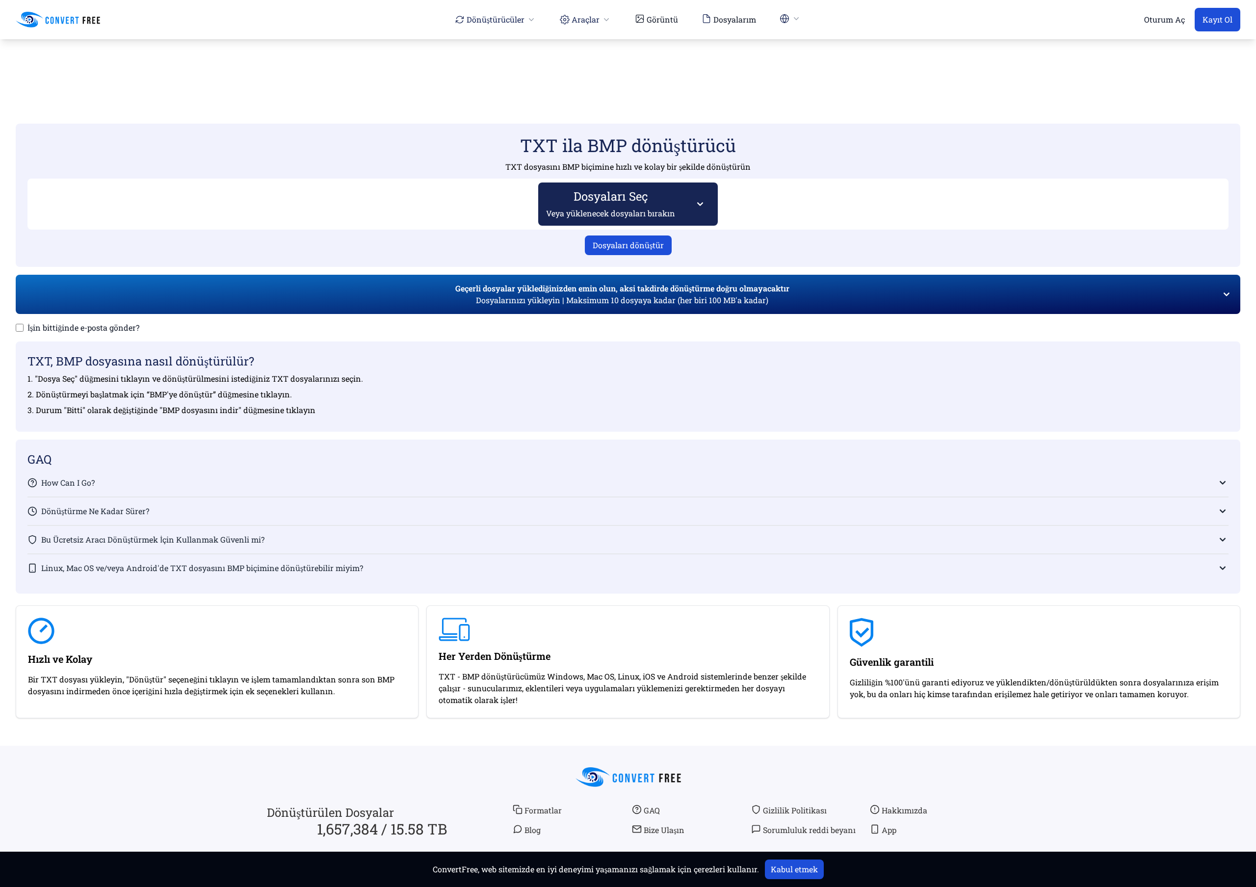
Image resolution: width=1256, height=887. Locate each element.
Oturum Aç (1164, 19)
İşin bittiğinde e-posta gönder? (83, 327)
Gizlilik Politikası (795, 810)
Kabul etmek (794, 869)
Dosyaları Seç (610, 203)
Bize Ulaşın (664, 830)
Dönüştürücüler (495, 19)
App (889, 830)
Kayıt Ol (1217, 19)
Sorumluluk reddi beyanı (809, 830)
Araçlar (586, 19)
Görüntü (662, 19)
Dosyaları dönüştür (628, 245)
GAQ (652, 810)
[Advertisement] (628, 67)
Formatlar (543, 810)
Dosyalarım (734, 19)
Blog (532, 830)
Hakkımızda (904, 810)
